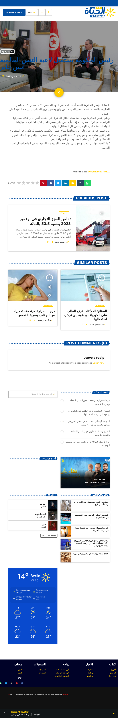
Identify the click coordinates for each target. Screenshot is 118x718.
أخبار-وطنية (7, 51)
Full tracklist (49, 536)
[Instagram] (11, 683)
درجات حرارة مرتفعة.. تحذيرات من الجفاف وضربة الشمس (33, 313)
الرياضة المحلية (62, 669)
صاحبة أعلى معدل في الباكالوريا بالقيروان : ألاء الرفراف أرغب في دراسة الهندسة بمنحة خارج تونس (91, 543)
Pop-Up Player (14, 12)
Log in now (98, 363)
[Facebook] (22, 683)
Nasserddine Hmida (98, 172)
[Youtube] (17, 683)
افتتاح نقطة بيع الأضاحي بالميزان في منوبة (90, 554)
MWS (65, 694)
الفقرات (42, 672)
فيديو (20, 672)
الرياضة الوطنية (62, 672)
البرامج (113, 672)
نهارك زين (100, 478)
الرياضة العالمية (62, 676)
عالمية (90, 676)
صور (20, 669)
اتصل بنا (112, 676)
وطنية (90, 672)
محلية (90, 669)
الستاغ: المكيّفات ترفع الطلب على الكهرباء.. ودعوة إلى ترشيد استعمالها (85, 315)
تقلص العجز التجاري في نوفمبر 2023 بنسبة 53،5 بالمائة (45, 221)
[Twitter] (6, 683)
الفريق (113, 669)
